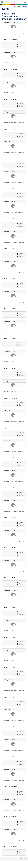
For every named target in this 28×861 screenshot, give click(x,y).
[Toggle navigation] (25, 2)
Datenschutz (23, 859)
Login (25, 6)
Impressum (14, 859)
